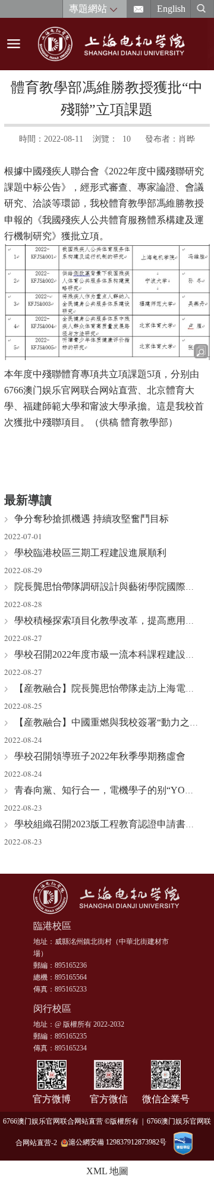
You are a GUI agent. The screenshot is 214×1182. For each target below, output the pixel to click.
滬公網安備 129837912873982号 (117, 1142)
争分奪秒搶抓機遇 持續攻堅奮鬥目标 (91, 519)
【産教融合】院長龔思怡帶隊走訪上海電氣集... (113, 688)
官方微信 (109, 1099)
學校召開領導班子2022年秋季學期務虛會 (99, 756)
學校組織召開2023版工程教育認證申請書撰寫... (113, 824)
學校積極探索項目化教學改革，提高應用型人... (113, 620)
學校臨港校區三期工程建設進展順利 (90, 553)
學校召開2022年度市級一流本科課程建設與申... (113, 654)
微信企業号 (166, 1099)
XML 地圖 (107, 1171)
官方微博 (52, 1099)
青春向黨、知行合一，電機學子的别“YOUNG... (113, 790)
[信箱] (139, 9)
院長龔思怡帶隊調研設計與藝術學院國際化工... (113, 586)
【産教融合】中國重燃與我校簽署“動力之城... (110, 722)
